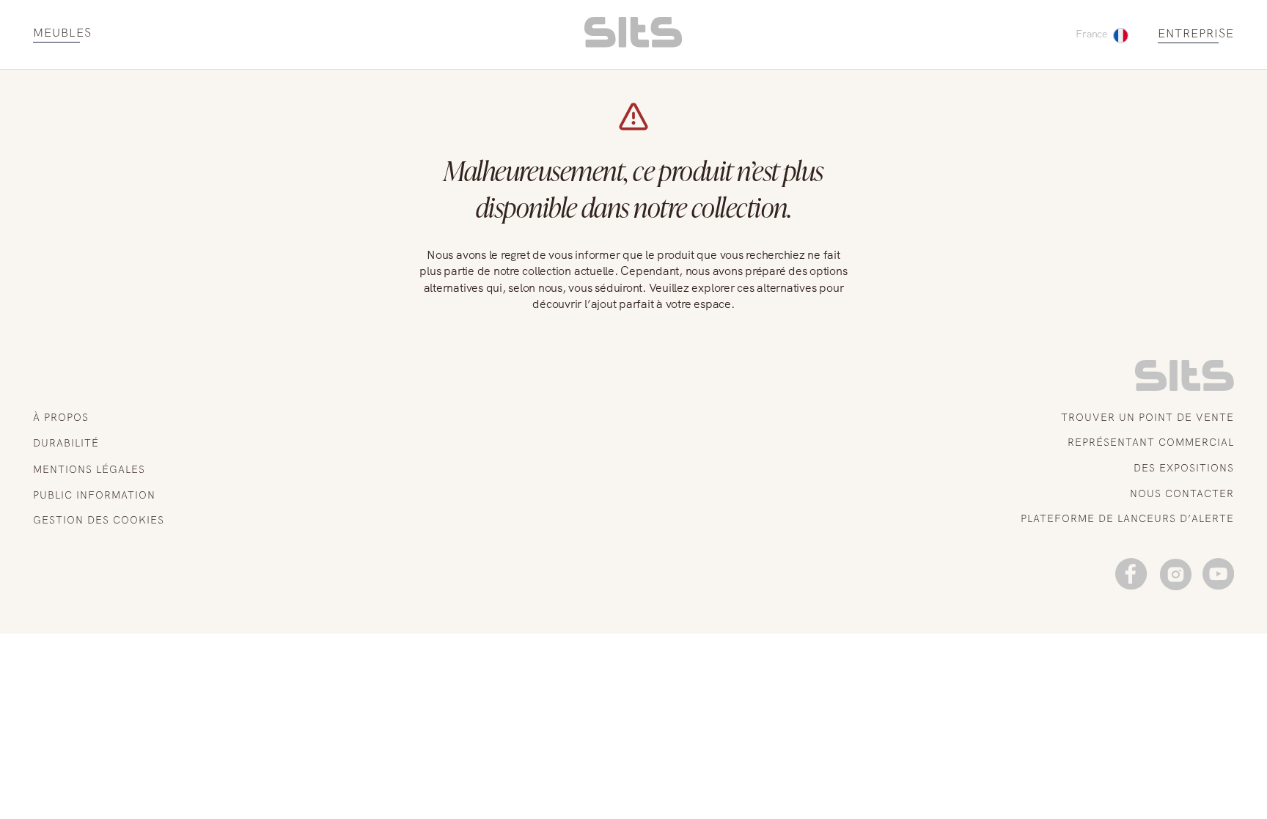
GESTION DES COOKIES (98, 520)
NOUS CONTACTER (1182, 493)
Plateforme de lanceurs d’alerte (1127, 518)
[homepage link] (633, 43)
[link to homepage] (1184, 387)
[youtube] (1218, 574)
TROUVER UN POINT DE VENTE (1147, 417)
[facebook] (1131, 574)
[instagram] (1175, 574)
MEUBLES (62, 33)
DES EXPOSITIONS (1184, 467)
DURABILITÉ (66, 442)
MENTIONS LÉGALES (89, 469)
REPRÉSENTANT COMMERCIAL (1151, 442)
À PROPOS (61, 417)
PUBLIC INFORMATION (94, 495)
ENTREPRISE (1196, 34)
